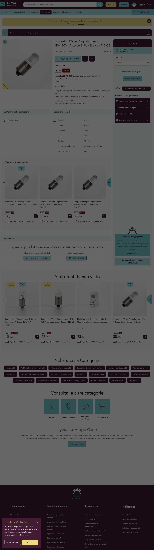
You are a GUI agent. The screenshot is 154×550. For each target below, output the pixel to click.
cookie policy (22, 535)
